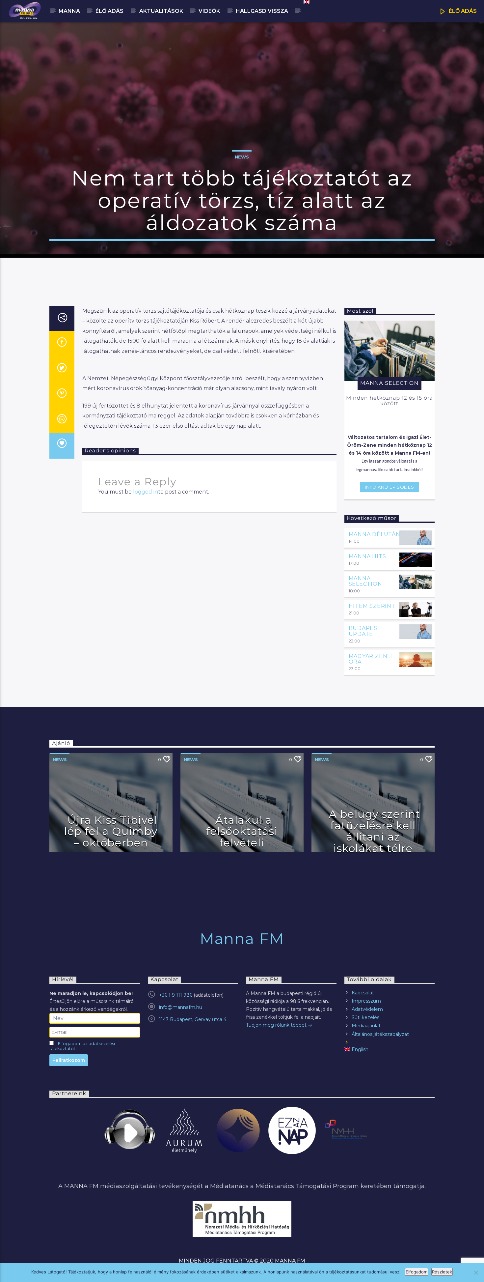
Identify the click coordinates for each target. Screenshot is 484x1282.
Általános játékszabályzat (380, 1034)
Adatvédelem (367, 1009)
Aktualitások (161, 11)
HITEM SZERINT (372, 606)
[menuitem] (306, 2)
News (242, 156)
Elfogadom (416, 1271)
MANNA (69, 11)
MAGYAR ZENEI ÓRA (371, 659)
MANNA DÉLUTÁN (374, 534)
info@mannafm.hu (180, 1007)
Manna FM (242, 938)
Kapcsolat (363, 993)
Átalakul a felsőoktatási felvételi (242, 831)
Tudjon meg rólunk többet (277, 1025)
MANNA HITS (367, 556)
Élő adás (109, 11)
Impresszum (366, 1001)
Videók (209, 11)
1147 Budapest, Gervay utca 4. (193, 1019)
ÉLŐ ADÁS (462, 11)
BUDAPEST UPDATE (365, 631)
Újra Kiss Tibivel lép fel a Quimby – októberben (111, 831)
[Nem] (475, 1272)
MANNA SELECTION (365, 581)
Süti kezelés (365, 1017)
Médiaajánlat (366, 1026)
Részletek (442, 1271)
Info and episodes (389, 487)
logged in (145, 492)
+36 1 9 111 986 (175, 995)
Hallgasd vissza (262, 11)
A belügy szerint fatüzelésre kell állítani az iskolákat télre (374, 831)
